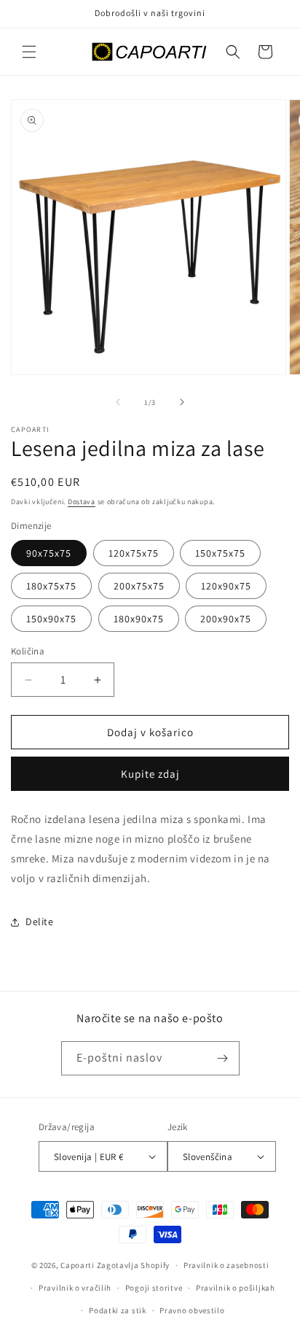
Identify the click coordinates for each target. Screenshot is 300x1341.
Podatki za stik (117, 1310)
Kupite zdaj (150, 774)
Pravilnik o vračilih (75, 1288)
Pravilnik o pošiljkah (235, 1288)
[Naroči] (223, 1058)
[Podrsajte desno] (182, 402)
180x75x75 (51, 585)
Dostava (81, 501)
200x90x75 (225, 618)
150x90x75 (51, 618)
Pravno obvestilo (191, 1310)
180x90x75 (139, 618)
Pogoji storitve (154, 1288)
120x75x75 (133, 553)
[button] (29, 52)
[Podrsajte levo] (118, 402)
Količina (27, 651)
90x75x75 (48, 553)
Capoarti (77, 1265)
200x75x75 (139, 585)
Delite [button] (39, 921)
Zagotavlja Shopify (133, 1265)
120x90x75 (226, 585)
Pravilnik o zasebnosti (226, 1265)
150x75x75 (220, 553)
